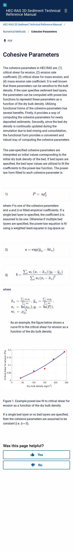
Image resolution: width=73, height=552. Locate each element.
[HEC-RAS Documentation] (5, 5)
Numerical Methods (14, 31)
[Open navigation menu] (66, 10)
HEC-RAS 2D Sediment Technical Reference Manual (33, 12)
